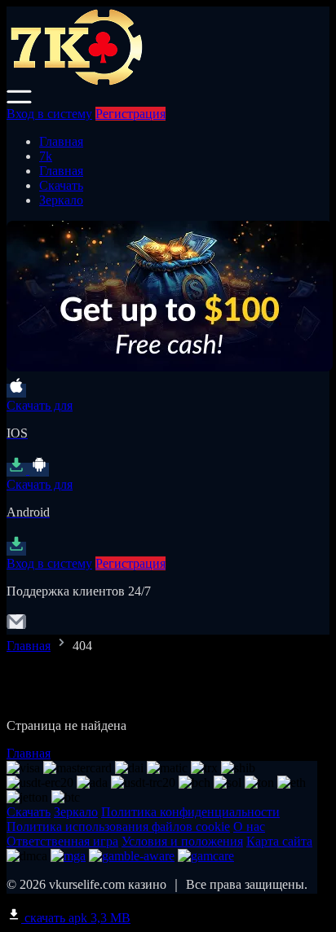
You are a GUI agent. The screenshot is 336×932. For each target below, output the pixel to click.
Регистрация (130, 114)
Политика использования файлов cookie (118, 826)
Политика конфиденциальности (190, 812)
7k (45, 156)
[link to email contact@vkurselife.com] (16, 627)
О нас (249, 826)
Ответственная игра (62, 841)
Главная (61, 141)
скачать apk (75, 918)
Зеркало (61, 200)
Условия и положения (182, 841)
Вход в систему (49, 114)
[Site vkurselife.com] (166, 82)
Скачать (61, 185)
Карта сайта (279, 841)
